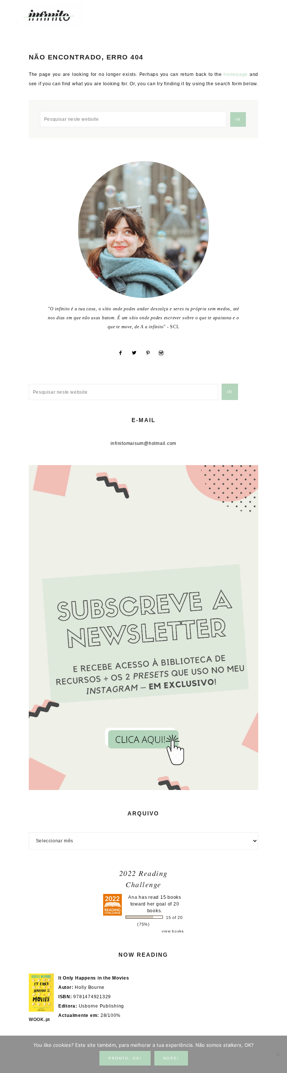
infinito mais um (57, 15)
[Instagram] (164, 353)
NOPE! (171, 1058)
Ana (132, 897)
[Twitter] (137, 353)
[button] (265, 11)
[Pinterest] (151, 353)
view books (173, 931)
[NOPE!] (277, 1054)
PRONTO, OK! (125, 1058)
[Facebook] (123, 353)
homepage (235, 74)
